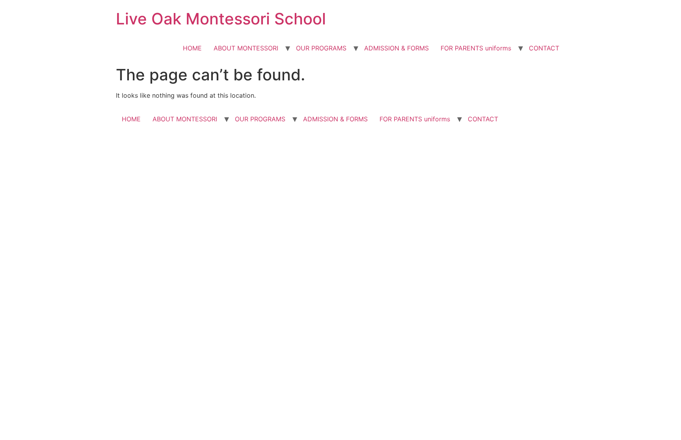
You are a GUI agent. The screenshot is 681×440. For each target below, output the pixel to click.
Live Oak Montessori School (221, 18)
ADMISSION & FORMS (396, 48)
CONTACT (544, 48)
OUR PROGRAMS (321, 48)
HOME (192, 48)
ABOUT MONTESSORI (246, 48)
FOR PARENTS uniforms (476, 48)
